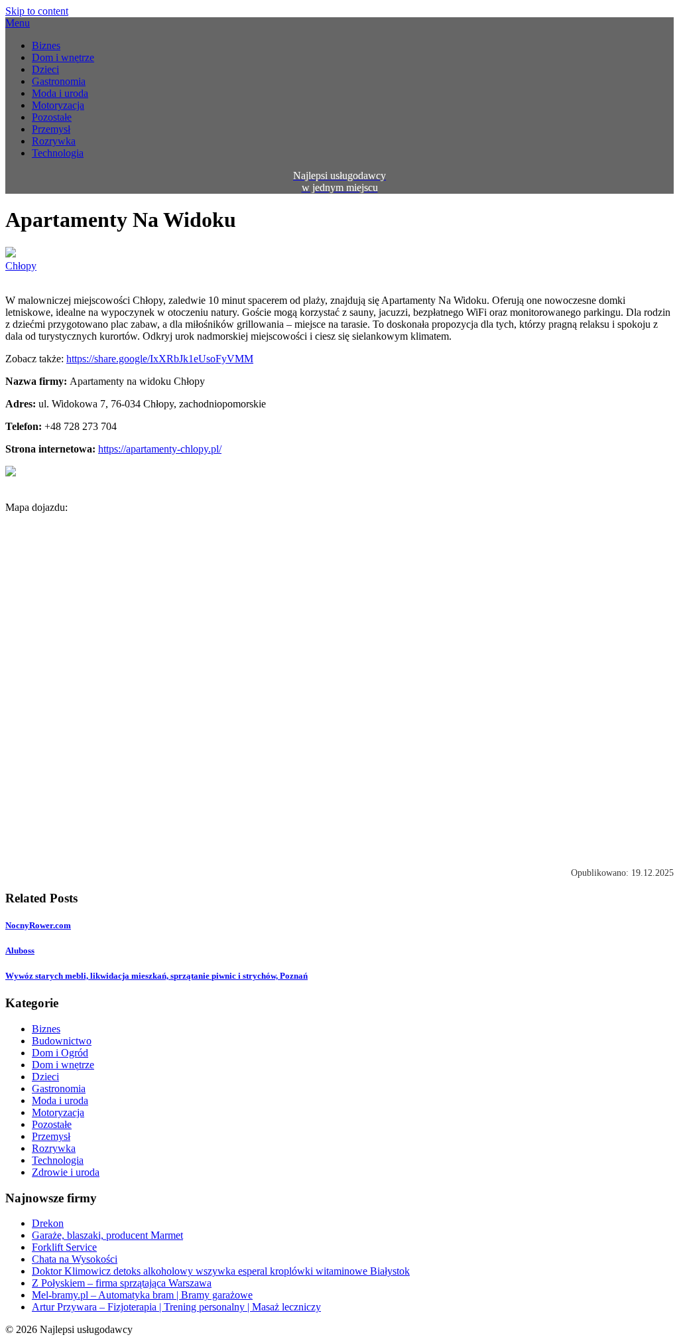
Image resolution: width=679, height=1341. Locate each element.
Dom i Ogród (60, 1052)
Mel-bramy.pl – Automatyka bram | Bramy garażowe (142, 1295)
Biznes (46, 45)
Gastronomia (59, 81)
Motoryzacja (58, 105)
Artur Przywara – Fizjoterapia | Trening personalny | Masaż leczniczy (176, 1306)
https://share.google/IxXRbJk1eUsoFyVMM (159, 358)
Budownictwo (62, 1040)
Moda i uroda (60, 93)
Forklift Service (64, 1247)
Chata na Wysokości (74, 1259)
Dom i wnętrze (63, 57)
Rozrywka (54, 141)
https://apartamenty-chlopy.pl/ (159, 449)
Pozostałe (52, 117)
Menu (17, 23)
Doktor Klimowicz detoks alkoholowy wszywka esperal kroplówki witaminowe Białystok (221, 1271)
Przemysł (51, 129)
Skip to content (36, 11)
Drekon (48, 1223)
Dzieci (45, 69)
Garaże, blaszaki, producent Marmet (107, 1235)
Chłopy (20, 265)
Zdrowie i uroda (65, 1172)
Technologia (58, 153)
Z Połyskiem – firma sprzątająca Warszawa (122, 1283)
